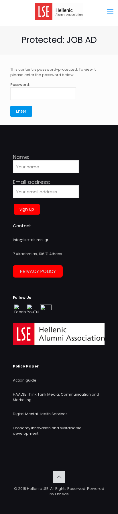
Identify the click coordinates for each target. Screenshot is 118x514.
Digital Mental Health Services (40, 414)
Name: (21, 157)
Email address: (31, 182)
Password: (20, 84)
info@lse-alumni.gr (30, 239)
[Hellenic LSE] (59, 11)
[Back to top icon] (59, 477)
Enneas (62, 494)
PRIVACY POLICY (38, 271)
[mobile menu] (110, 11)
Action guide (24, 380)
